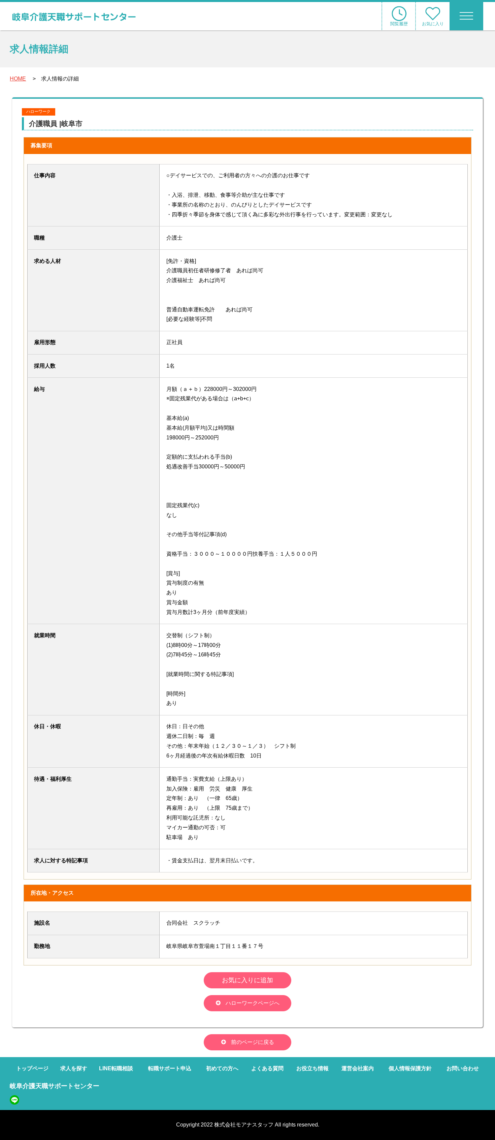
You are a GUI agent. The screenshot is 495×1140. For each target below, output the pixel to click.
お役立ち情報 (312, 1068)
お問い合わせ (463, 1068)
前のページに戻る (252, 1042)
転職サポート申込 (169, 1068)
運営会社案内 (357, 1068)
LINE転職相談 (116, 1068)
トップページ (32, 1068)
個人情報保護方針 (410, 1068)
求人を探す (73, 1068)
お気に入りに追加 (247, 980)
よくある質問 (267, 1068)
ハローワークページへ (252, 1003)
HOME (18, 79)
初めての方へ (222, 1068)
